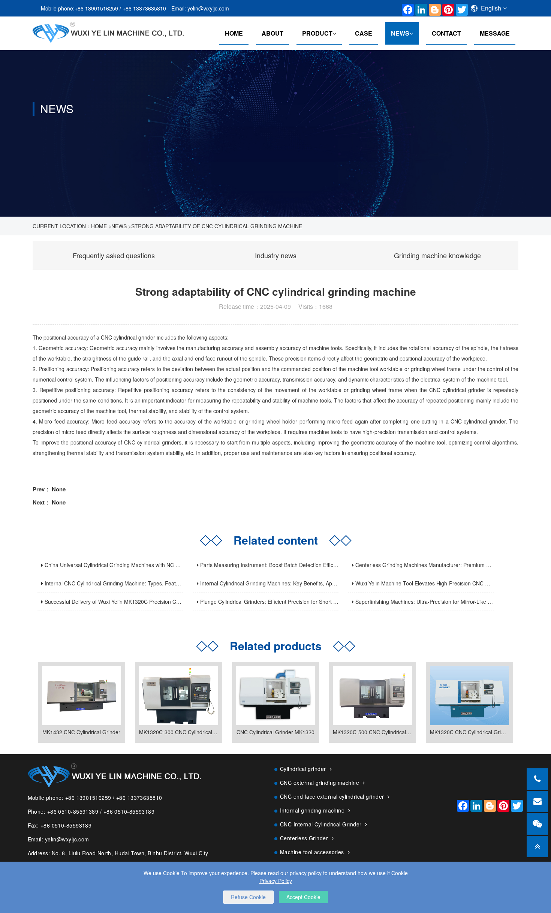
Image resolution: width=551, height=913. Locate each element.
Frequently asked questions (114, 255)
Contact (446, 33)
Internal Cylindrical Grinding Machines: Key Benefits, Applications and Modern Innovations (306, 583)
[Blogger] (433, 8)
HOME (234, 33)
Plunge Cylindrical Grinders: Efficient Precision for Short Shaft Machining (285, 601)
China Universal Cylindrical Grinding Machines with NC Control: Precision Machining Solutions (155, 565)
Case (363, 33)
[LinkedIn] (419, 8)
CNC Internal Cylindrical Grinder (320, 824)
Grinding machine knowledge (437, 255)
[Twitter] (460, 8)
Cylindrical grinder (303, 768)
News (400, 33)
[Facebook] (406, 8)
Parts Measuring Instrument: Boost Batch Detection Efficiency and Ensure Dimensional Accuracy (313, 565)
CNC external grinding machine (319, 782)
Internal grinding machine (312, 810)
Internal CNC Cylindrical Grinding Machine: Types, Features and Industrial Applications (146, 583)
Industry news (275, 255)
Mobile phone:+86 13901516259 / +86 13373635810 (103, 8)
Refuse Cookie (248, 897)
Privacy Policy (275, 881)
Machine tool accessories (312, 852)
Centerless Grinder (304, 838)
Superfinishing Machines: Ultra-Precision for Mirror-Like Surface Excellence (443, 601)
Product (317, 33)
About (272, 33)
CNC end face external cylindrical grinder (332, 796)
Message (495, 33)
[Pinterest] (446, 8)
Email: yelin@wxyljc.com (200, 8)
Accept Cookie (303, 897)
